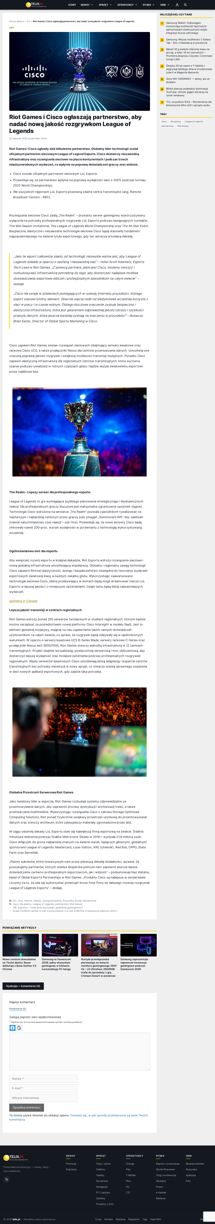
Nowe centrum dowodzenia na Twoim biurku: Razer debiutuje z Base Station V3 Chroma (19, 964)
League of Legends (43, 904)
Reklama (160, 1198)
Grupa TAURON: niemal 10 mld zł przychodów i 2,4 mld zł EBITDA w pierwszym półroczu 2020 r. (65, 911)
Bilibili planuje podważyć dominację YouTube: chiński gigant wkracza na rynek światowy (187, 92)
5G (127, 1186)
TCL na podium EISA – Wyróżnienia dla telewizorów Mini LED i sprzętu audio (189, 103)
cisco (15, 904)
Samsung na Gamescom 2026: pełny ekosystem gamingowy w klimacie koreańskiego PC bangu (56, 964)
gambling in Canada (23, 601)
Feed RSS (155, 1219)
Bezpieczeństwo (195, 1163)
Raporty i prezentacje (168, 1163)
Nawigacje (102, 1186)
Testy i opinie (103, 1163)
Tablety (100, 1175)
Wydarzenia (89, 900)
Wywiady (161, 1180)
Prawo (159, 1186)
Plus (128, 1180)
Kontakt (108, 1219)
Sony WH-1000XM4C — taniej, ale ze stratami (188, 80)
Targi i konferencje (166, 1175)
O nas (98, 1219)
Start (72, 4)
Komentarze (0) (17, 1008)
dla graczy (26, 904)
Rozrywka (68, 900)
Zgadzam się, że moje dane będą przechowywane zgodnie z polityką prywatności (46, 1022)
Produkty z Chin (105, 1204)
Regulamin (134, 1219)
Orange (130, 1163)
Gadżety (100, 1198)
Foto (188, 1180)
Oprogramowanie (52, 900)
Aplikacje (191, 1175)
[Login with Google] (19, 1028)
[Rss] (6, 1179)
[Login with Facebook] (12, 1028)
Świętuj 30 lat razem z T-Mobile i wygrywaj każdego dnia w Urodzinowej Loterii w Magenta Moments (189, 69)
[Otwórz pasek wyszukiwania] (185, 5)
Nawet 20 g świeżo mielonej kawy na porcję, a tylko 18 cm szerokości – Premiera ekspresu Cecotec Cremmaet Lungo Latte (189, 54)
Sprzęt (103, 4)
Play (128, 1169)
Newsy (85, 4)
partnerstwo (61, 904)
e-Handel (161, 1192)
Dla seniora (102, 1180)
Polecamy (71, 1169)
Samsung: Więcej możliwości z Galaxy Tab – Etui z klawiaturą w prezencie (188, 41)
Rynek (147, 4)
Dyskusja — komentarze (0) (23, 986)
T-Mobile (131, 1175)
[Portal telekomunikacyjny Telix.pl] (15, 1158)
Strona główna (16, 21)
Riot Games (76, 904)
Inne (163, 4)
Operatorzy (125, 4)
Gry (28, 21)
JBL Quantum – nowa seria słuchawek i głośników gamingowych (48, 907)
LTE (128, 1192)
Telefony (100, 1169)
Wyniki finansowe (165, 1169)
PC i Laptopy (103, 1192)
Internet (28, 900)
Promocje (71, 1163)
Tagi (145, 1219)
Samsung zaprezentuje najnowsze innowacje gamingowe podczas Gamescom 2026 (134, 964)
